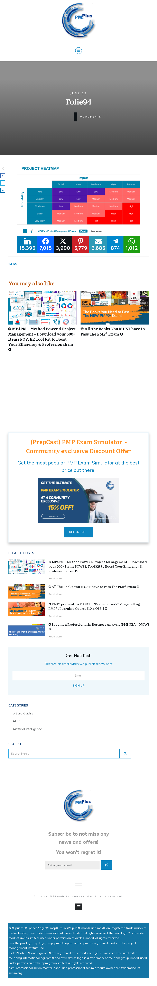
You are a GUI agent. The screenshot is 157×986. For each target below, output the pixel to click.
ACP (16, 721)
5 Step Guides (23, 713)
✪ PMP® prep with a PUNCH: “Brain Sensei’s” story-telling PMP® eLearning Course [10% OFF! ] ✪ (94, 606)
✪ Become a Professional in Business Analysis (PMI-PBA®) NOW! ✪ (98, 626)
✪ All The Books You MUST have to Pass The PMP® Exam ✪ (115, 323)
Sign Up (78, 685)
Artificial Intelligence (27, 729)
